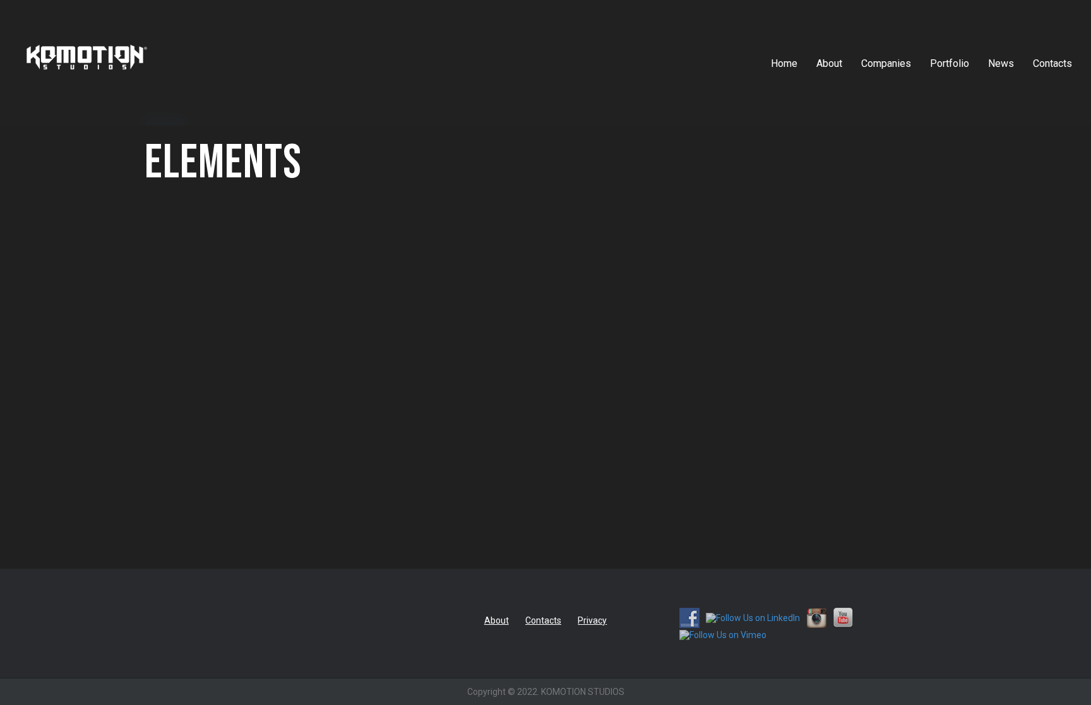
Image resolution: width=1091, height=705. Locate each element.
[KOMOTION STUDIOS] (87, 80)
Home (784, 63)
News (1001, 63)
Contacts (1052, 63)
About (829, 63)
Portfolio (949, 63)
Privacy (592, 620)
